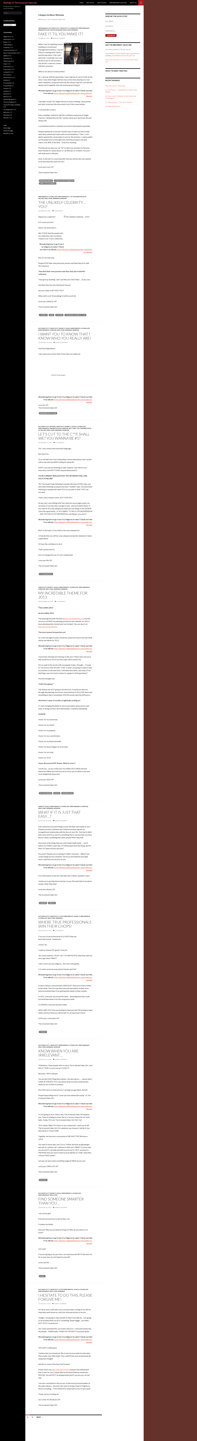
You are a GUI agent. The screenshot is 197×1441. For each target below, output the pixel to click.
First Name (109, 21)
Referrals (6, 94)
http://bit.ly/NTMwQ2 (61, 1369)
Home (81, 2)
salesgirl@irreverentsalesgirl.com (123, 56)
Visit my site (90, 2)
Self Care (72, 428)
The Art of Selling (8, 102)
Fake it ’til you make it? (60, 34)
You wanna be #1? (46, 574)
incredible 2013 (68, 793)
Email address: (110, 31)
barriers (43, 903)
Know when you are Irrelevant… (58, 1053)
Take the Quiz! (101, 2)
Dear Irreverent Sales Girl (118, 2)
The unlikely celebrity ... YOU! (76, 315)
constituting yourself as (64, 180)
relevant (43, 1180)
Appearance (43, 28)
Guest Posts (7, 66)
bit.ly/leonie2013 (45, 793)
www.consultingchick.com (74, 618)
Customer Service (66, 916)
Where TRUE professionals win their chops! (64, 924)
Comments (8, 131)
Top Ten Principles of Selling (11, 105)
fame (51, 315)
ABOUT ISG (133, 2)
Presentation (43, 30)
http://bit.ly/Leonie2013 (47, 627)
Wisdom (63, 198)
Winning (74, 30)
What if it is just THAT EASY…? (59, 814)
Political (5, 80)
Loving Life (73, 28)
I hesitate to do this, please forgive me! (65, 1297)
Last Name (109, 26)
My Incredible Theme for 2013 (62, 595)
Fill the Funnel (7, 61)
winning (43, 1032)
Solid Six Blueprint (8, 99)
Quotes (5, 91)
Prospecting (7, 86)
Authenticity (54, 28)
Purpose (53, 330)
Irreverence (43, 196)
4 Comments (59, 442)
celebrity (43, 315)
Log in (5, 125)
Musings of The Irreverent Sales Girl (20, 2)
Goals (67, 328)
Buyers (52, 426)
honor (56, 793)
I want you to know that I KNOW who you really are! (64, 336)
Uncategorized (56, 30)
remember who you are (48, 413)
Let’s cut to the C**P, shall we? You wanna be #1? (63, 436)
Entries (6, 128)
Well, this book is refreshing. (115, 86)
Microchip (6, 75)
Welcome (67, 30)
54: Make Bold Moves (113, 106)
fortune (60, 315)
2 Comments (58, 211)
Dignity (62, 328)
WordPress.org (8, 133)
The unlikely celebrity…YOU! (62, 204)
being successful (46, 180)
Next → (39, 1417)
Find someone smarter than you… (61, 1201)
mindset (52, 903)
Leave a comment (59, 38)
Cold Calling (7, 45)
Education (6, 58)
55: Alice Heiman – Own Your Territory (119, 102)
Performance (83, 28)
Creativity (64, 28)
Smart (42, 1276)
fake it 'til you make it (48, 183)
